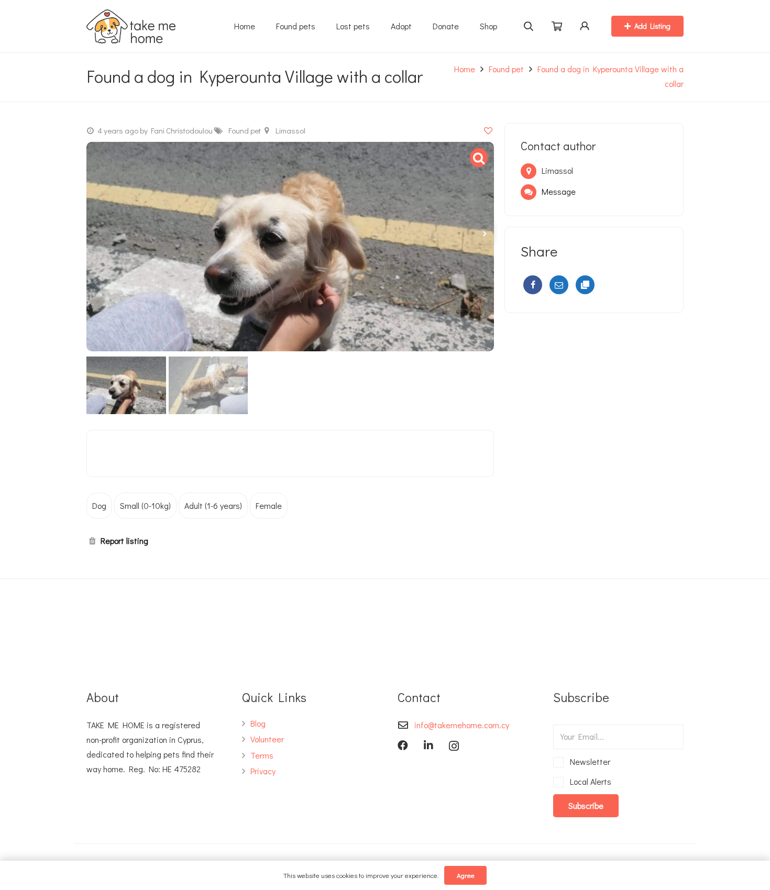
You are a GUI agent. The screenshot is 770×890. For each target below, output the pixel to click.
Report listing (124, 540)
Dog (99, 505)
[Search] (529, 26)
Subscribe (585, 805)
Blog (258, 723)
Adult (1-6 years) (213, 505)
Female (269, 505)
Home (464, 68)
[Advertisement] (594, 402)
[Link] (130, 26)
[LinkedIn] (428, 745)
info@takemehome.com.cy (461, 724)
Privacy (263, 770)
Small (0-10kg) (145, 505)
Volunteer (267, 738)
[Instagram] (454, 746)
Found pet (506, 68)
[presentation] (483, 233)
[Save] (488, 130)
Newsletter (588, 761)
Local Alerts (588, 781)
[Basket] (556, 26)
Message (559, 191)
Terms (261, 755)
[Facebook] (533, 285)
